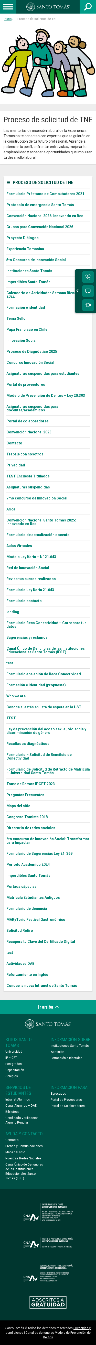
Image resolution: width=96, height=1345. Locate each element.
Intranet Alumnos (17, 1099)
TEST (11, 718)
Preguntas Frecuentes (25, 795)
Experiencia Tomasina (25, 249)
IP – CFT (11, 1058)
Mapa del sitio (18, 806)
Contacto (14, 443)
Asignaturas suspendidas (28, 487)
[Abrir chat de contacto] (88, 291)
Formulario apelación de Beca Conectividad (43, 674)
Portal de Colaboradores (68, 1106)
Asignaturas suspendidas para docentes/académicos (32, 408)
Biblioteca (12, 1112)
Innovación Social (21, 340)
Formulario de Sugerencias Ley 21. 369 (39, 853)
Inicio (8, 19)
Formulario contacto (24, 601)
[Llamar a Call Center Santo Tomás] (88, 277)
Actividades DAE (20, 964)
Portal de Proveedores (66, 1100)
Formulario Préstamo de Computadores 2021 (45, 194)
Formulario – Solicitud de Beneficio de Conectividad (39, 756)
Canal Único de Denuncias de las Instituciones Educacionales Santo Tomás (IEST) (45, 650)
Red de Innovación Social (27, 568)
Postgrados (13, 1064)
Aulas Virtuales (19, 546)
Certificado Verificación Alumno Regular (21, 1120)
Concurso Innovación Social (30, 362)
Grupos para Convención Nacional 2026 (39, 227)
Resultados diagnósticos (27, 744)
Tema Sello (16, 318)
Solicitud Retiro (19, 930)
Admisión (57, 1052)
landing (12, 612)
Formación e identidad (25, 307)
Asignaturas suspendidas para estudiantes (42, 373)
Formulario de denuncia (26, 908)
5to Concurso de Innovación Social (36, 260)
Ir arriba (46, 1007)
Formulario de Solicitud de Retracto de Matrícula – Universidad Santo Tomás (48, 771)
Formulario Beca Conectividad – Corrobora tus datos (46, 624)
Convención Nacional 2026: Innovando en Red (44, 216)
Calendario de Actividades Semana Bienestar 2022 (44, 294)
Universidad (13, 1051)
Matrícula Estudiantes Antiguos (33, 897)
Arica (10, 509)
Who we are (16, 696)
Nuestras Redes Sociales (23, 1158)
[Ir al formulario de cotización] (88, 305)
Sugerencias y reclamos (27, 637)
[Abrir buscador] (88, 7)
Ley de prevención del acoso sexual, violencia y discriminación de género (46, 731)
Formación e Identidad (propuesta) (36, 685)
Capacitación (14, 1070)
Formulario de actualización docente (37, 535)
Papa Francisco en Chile (26, 329)
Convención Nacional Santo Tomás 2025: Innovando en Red (41, 522)
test (9, 663)
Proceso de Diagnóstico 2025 (31, 351)
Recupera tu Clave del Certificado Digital (40, 942)
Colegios (11, 1076)
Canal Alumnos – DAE (21, 1105)
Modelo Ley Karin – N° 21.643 (31, 557)
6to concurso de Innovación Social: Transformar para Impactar (47, 841)
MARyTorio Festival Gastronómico (35, 919)
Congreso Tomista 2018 (27, 817)
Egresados (58, 1093)
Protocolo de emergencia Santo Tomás (40, 205)
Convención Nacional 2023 (28, 432)
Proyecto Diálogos (22, 238)
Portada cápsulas (21, 886)
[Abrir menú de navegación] (8, 7)
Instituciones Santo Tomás (29, 271)
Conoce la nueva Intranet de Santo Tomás (41, 986)
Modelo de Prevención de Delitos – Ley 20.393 (45, 395)
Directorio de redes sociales (30, 828)
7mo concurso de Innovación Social (36, 498)
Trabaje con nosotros (25, 454)
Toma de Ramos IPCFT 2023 (30, 784)
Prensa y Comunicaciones (24, 1146)
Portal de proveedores (25, 384)
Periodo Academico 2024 (28, 864)
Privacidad (15, 465)
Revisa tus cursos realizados (31, 579)
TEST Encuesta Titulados (28, 476)
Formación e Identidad (66, 1058)
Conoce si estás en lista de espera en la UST (43, 707)
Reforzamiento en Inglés (27, 975)
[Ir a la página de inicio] (48, 7)
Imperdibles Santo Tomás (28, 282)
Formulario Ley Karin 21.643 (30, 590)
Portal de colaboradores (27, 421)
